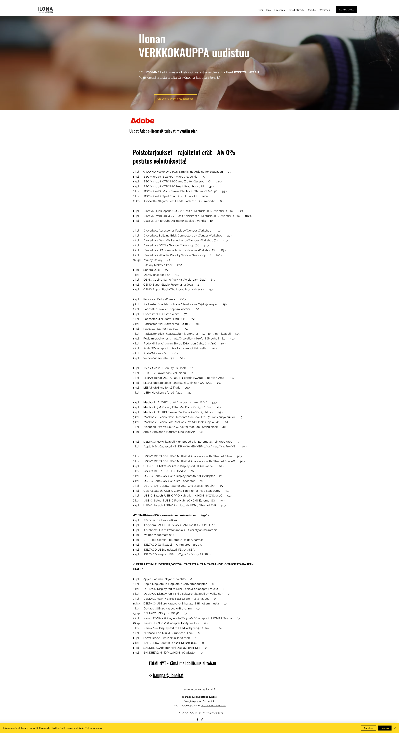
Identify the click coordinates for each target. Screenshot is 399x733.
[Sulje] (395, 728)
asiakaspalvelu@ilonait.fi (199, 689)
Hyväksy (385, 728)
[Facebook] (197, 719)
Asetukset (368, 728)
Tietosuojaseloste (94, 728)
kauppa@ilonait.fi (208, 77)
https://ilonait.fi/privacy (213, 705)
